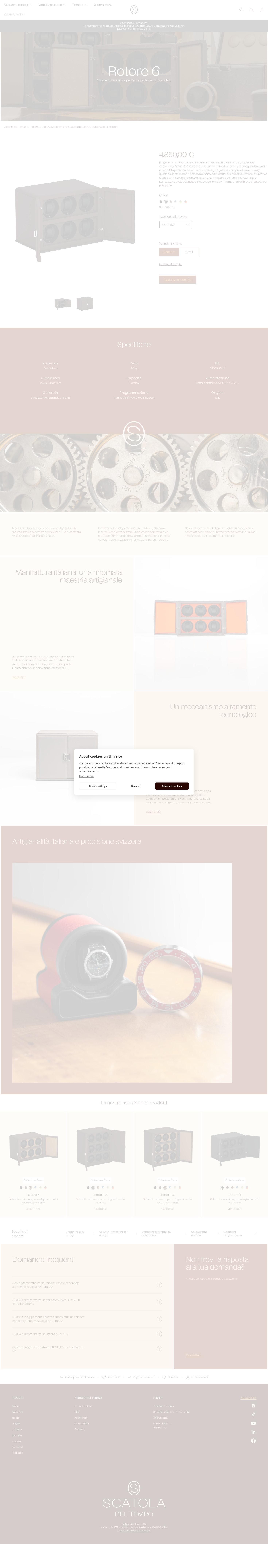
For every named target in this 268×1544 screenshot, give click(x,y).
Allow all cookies (172, 786)
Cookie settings (98, 786)
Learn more (86, 776)
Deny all (136, 786)
